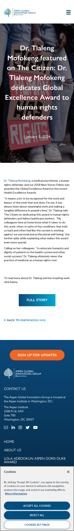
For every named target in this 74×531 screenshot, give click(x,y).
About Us (12, 450)
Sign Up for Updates (37, 355)
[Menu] (68, 12)
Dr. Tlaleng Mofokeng (17, 180)
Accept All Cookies (37, 505)
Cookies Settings (37, 524)
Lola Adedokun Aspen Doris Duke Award (35, 460)
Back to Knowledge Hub (26, 320)
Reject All (37, 515)
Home (9, 441)
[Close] (68, 472)
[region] (37, 498)
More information (16, 493)
